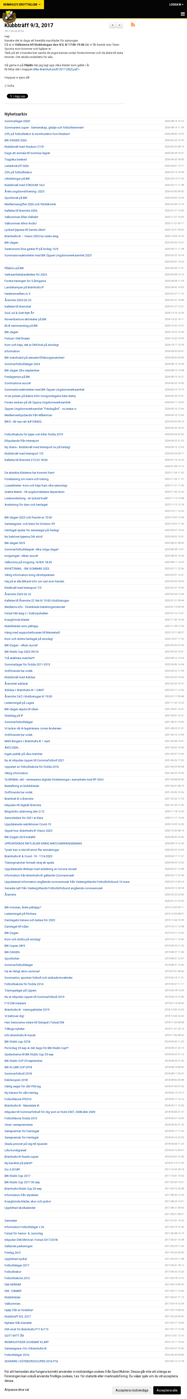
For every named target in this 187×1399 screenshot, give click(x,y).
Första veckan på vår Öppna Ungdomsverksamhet (37, 402)
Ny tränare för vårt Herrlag (21, 1092)
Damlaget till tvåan (17, 926)
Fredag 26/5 (13, 1252)
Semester (11, 1220)
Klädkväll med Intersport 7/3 (23, 587)
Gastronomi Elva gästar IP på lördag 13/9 (31, 249)
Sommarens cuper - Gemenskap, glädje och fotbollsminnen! (44, 127)
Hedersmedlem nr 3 (17, 293)
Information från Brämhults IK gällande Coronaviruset (39, 875)
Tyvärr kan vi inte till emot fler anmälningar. (32, 850)
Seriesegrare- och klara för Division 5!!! (30, 524)
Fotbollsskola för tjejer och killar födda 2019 (34, 434)
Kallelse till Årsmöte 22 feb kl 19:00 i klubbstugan (37, 600)
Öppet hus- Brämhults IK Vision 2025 (28, 830)
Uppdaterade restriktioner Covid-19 (28, 824)
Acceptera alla (167, 1390)
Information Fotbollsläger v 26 (24, 1227)
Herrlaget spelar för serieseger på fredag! (32, 530)
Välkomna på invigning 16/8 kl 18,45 (28, 562)
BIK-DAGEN (12, 952)
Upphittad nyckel (16, 1259)
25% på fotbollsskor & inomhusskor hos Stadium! (37, 134)
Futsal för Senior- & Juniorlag (24, 1233)
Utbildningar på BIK (17, 178)
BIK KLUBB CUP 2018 (18, 1067)
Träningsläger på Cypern (20, 990)
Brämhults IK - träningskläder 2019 (27, 1009)
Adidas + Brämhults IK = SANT (24, 690)
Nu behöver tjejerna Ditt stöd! (24, 536)
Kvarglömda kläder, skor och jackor (28, 1201)
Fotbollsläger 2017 (17, 1265)
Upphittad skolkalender (20, 1208)
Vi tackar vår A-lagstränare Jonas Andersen (33, 728)
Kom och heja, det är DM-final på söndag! (32, 345)
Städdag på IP (14, 715)
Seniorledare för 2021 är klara (24, 818)
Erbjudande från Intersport (22, 440)
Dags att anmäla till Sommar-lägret (27, 153)
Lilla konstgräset (15, 1150)
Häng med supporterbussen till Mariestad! (32, 632)
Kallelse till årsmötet (18, 306)
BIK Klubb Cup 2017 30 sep (22, 1182)
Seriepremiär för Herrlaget (22, 1137)
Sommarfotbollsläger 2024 (22, 364)
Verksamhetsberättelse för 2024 (26, 274)
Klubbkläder (13, 1297)
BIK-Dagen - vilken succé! (21, 645)
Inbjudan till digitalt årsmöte (23, 805)
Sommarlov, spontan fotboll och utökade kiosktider (39, 977)
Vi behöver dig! (14, 1016)
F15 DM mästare (15, 1003)
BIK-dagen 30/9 (15, 543)
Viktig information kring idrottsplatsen (30, 575)
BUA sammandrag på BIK (21, 325)
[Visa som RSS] (133, 25)
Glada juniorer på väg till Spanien (26, 1144)
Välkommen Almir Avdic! (21, 223)
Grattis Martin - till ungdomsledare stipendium (35, 492)
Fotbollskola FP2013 (18, 1099)
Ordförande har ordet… (19, 671)
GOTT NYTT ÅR (14, 1335)
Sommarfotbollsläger (19, 722)
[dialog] (93, 1380)
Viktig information (16, 773)
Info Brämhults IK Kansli (20, 1035)
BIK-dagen (11, 242)
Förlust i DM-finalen (17, 338)
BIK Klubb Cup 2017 (17, 1176)
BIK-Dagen (11, 933)
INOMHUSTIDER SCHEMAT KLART (27, 1342)
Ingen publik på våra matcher (23, 754)
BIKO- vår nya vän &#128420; (23, 421)
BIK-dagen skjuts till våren (21, 709)
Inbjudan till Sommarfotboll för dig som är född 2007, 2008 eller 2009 (50, 1112)
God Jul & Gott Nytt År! (19, 313)
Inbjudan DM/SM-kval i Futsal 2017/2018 (31, 1239)
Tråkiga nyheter (15, 1029)
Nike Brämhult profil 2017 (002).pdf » (56, 69)
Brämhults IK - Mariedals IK (22, 1105)
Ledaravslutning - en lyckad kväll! (26, 498)
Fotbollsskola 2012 (17, 1278)
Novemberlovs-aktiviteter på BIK (26, 319)
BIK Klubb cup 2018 (17, 1041)
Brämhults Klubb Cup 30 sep (23, 1188)
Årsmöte (10, 894)
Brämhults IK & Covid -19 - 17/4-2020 (28, 856)
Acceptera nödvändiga (132, 1390)
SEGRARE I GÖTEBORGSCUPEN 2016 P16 (31, 1361)
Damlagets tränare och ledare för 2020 (30, 920)
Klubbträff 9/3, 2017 (29, 25)
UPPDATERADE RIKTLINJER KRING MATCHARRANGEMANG (43, 843)
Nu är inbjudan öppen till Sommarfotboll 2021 (34, 760)
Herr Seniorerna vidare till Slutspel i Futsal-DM (34, 1022)
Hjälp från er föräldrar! (19, 1310)
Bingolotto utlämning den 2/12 (24, 811)
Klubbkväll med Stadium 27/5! (24, 146)
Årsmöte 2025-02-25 (18, 300)
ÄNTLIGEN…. (13, 747)
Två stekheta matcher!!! (20, 658)
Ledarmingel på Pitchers (20, 913)
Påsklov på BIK (14, 268)
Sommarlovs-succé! (18, 383)
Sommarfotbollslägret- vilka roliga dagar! (32, 549)
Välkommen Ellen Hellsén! (21, 217)
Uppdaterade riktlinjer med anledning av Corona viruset (41, 869)
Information (12, 351)
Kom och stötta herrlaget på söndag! (29, 639)
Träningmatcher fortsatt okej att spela (29, 862)
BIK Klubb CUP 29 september (23, 1060)
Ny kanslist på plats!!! (18, 1163)
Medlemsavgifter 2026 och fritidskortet (30, 204)
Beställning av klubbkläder (22, 786)
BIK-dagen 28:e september (22, 370)
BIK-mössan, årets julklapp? (23, 907)
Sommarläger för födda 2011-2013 (27, 664)
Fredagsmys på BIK (17, 377)
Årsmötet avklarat (16, 683)
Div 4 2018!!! (12, 1169)
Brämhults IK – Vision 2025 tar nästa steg (31, 236)
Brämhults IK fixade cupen (22, 1156)
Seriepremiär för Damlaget (22, 1131)
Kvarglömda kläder (17, 619)
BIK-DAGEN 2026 (16, 140)
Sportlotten (12, 958)
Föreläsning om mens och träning (27, 479)
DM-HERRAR (13, 1284)
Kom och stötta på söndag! (23, 939)
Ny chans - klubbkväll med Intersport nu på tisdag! (37, 447)
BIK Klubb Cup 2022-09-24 (22, 651)
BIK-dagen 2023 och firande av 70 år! (28, 517)
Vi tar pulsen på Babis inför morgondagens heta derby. (40, 396)
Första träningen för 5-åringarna (25, 281)
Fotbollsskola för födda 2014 (24, 984)
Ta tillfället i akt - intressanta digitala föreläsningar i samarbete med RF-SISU (54, 779)
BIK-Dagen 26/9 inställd (20, 837)
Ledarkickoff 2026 (17, 166)
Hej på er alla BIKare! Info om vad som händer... (35, 581)
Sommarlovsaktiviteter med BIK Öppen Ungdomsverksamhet (44, 389)
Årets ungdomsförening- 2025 (24, 191)
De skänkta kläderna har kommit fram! (30, 472)
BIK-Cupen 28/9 (15, 945)
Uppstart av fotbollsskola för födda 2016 (32, 766)
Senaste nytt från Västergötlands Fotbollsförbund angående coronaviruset (54, 888)
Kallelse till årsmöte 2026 (21, 210)
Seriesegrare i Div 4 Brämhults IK (26, 1348)
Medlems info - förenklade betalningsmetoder (35, 607)
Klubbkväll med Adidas (20, 677)
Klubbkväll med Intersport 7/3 (24, 453)
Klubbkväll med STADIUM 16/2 (25, 185)
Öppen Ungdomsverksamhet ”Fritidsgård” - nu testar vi (40, 408)
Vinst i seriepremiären (19, 1124)
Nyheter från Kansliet (18, 1323)
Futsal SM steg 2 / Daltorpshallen (26, 613)
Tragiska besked (16, 159)
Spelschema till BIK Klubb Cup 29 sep (29, 1054)
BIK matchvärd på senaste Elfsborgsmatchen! (35, 357)
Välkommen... (13, 1303)
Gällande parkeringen (19, 1246)
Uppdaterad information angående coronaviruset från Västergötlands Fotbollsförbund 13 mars (67, 882)
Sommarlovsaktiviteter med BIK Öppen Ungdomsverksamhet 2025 (48, 255)
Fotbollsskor (13, 1271)
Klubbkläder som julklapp (21, 626)
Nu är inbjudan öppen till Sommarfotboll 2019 (34, 997)
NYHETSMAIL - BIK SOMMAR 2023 (27, 568)
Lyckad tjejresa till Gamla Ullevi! (25, 229)
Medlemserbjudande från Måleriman (28, 415)
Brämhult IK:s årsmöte (19, 798)
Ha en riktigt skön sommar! (22, 971)
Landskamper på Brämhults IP (24, 287)
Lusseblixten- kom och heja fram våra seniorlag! (36, 485)
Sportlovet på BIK (16, 198)
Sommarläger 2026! (17, 121)
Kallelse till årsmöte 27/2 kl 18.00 (26, 460)
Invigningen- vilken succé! (21, 555)
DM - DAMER (13, 1291)
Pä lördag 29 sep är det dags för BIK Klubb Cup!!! (36, 1048)
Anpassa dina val (17, 1389)
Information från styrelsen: (22, 1195)
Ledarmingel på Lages (19, 703)
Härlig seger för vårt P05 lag (23, 1086)
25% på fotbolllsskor (18, 172)
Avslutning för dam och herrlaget (26, 504)
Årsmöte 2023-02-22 (18, 594)
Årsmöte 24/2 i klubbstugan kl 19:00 (28, 696)
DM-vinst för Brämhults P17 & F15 (26, 1329)
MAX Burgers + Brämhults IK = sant (27, 741)
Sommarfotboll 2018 (18, 1073)
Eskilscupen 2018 (16, 1080)
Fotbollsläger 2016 (17, 1355)
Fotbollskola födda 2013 (21, 1118)
